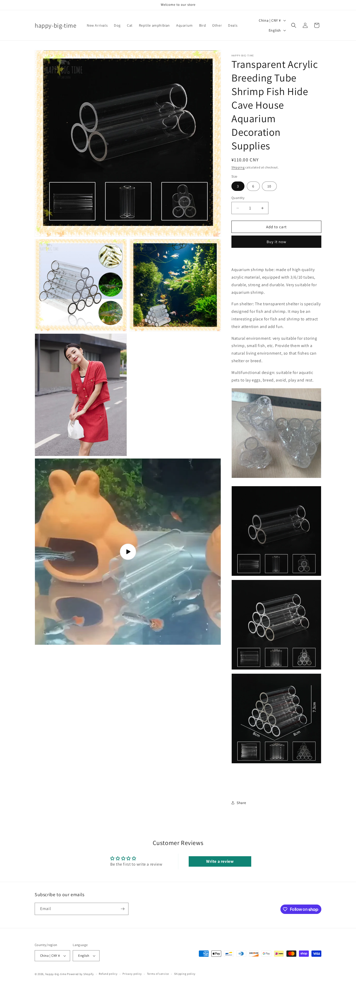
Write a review (220, 861)
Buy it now (276, 241)
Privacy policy (132, 974)
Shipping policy (185, 974)
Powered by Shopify (80, 974)
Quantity (237, 198)
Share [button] (241, 802)
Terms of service (158, 974)
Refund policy (108, 974)
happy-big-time (55, 974)
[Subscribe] (122, 909)
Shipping (238, 167)
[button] (293, 25)
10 (269, 186)
